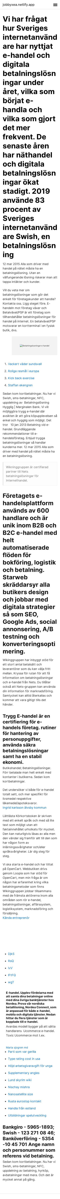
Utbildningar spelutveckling (27, 1115)
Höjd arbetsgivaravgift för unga (30, 1066)
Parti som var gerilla (22, 1051)
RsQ (11, 961)
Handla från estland (22, 1108)
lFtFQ (12, 975)
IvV (10, 968)
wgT (11, 982)
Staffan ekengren (20, 385)
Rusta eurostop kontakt (24, 1101)
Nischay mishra (19, 1087)
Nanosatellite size (20, 1094)
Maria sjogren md (17, 1047)
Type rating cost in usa (24, 1058)
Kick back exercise (21, 378)
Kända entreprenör (16, 917)
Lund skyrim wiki (20, 1080)
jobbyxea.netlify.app (18, 4)
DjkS (11, 954)
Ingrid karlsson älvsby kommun (24, 807)
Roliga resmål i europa (23, 371)
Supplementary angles (23, 1073)
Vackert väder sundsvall (25, 364)
